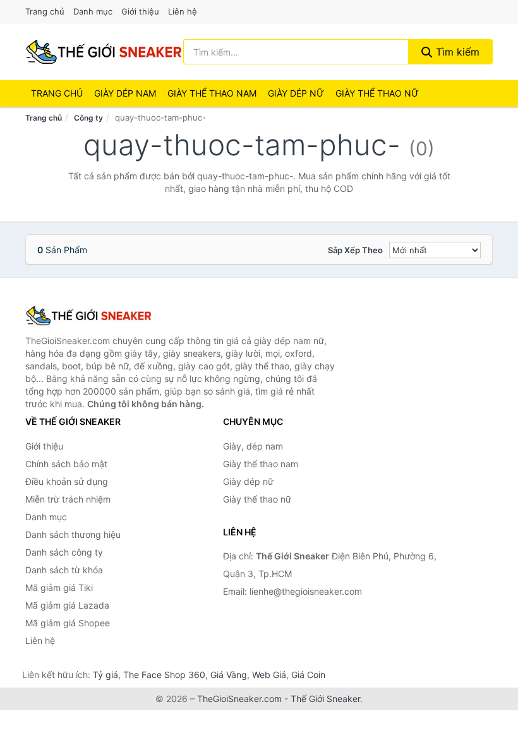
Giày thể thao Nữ (377, 93)
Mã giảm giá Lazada (67, 605)
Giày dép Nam (125, 93)
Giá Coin (308, 674)
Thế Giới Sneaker (325, 698)
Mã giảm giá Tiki (59, 587)
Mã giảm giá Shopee (67, 622)
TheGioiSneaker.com (239, 698)
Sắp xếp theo (355, 250)
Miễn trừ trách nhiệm (68, 499)
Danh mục (92, 11)
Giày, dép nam (253, 446)
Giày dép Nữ (296, 93)
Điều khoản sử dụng (66, 481)
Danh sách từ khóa (64, 569)
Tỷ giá (105, 674)
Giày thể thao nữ (257, 499)
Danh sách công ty (64, 552)
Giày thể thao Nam (211, 93)
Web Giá (269, 674)
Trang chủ (44, 11)
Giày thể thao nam (260, 463)
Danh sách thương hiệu (73, 534)
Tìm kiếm (456, 51)
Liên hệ (182, 11)
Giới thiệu (140, 11)
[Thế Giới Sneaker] (88, 315)
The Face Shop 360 (164, 674)
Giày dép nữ (248, 481)
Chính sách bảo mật (66, 463)
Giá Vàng (228, 674)
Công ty (88, 117)
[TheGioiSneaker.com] (103, 52)
